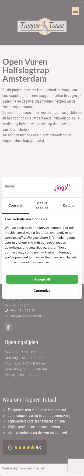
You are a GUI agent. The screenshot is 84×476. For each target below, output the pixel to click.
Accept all (42, 279)
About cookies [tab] (42, 205)
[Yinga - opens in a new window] (61, 187)
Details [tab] (68, 205)
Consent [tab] (15, 205)
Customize (42, 290)
